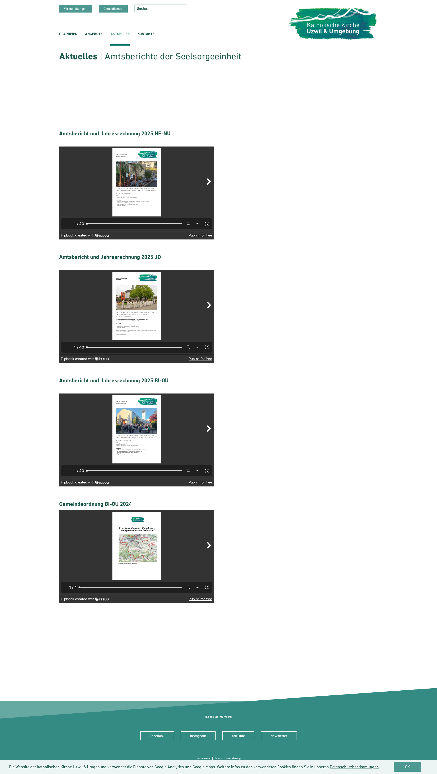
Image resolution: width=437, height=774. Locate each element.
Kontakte (146, 34)
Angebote (94, 34)
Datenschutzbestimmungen (354, 766)
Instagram (198, 736)
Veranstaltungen (75, 8)
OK (407, 766)
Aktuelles (120, 34)
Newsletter (278, 736)
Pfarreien (68, 34)
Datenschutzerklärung (227, 758)
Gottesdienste (113, 8)
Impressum (204, 758)
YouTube (238, 736)
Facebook (157, 736)
